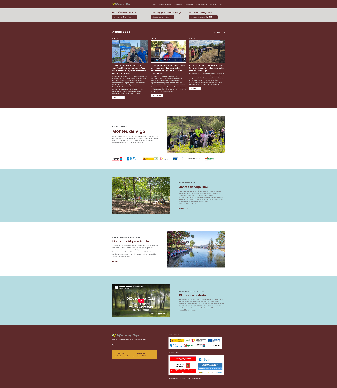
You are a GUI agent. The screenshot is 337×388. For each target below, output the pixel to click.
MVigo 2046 (189, 4)
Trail (220, 4)
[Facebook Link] (117, 345)
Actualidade (178, 4)
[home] (121, 4)
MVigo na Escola (201, 4)
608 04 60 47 (141, 356)
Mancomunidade (165, 4)
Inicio (154, 4)
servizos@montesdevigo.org (124, 356)
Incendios (212, 4)
